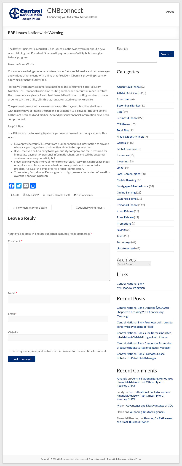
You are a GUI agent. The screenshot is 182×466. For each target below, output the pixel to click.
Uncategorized (126, 248)
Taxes (120, 236)
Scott (16, 194)
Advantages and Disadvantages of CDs (149, 405)
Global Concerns (127, 149)
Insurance (123, 155)
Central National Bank (130, 283)
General (122, 142)
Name (12, 293)
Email (12, 313)
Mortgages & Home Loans (132, 186)
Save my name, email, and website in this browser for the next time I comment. (59, 351)
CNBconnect (65, 10)
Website (13, 332)
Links (120, 167)
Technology (124, 242)
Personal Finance (127, 204)
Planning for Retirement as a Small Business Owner (145, 419)
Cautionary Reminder (91, 207)
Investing (122, 161)
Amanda (122, 378)
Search (122, 48)
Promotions (124, 223)
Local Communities (128, 173)
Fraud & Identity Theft (58, 194)
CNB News (123, 124)
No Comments (85, 194)
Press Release (125, 211)
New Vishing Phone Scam (30, 207)
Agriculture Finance (129, 86)
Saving (121, 229)
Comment (15, 241)
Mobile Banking (126, 180)
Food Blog (123, 130)
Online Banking (126, 192)
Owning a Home (126, 198)
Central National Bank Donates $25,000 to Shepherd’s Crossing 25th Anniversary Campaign (143, 312)
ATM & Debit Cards (129, 93)
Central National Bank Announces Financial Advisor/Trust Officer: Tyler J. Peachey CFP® (145, 382)
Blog (119, 111)
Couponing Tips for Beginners (146, 411)
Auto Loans (124, 99)
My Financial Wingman (131, 287)
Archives (126, 259)
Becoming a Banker (128, 105)
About (170, 11)
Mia (119, 405)
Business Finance (127, 117)
